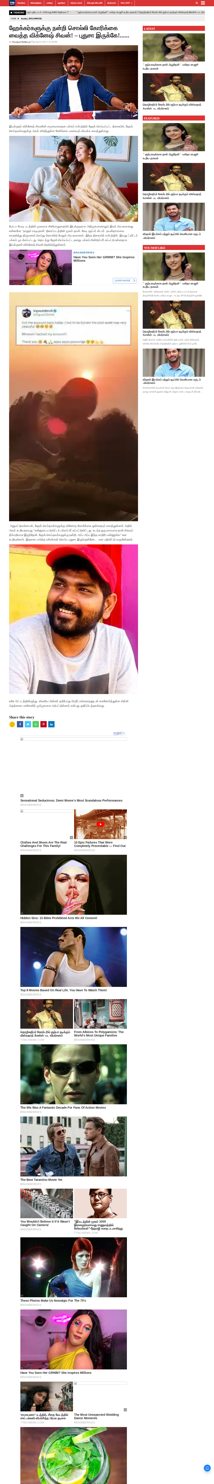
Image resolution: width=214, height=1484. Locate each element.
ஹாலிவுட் (62, 3)
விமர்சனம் (111, 3)
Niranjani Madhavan (21, 42)
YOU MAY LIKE (154, 247)
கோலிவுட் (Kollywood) (31, 19)
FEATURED (151, 118)
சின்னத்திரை (36, 3)
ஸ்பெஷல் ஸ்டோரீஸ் (94, 3)
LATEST (149, 28)
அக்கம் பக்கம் (76, 3)
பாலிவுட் (50, 3)
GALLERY (125, 3)
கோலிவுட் (22, 3)
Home (13, 19)
